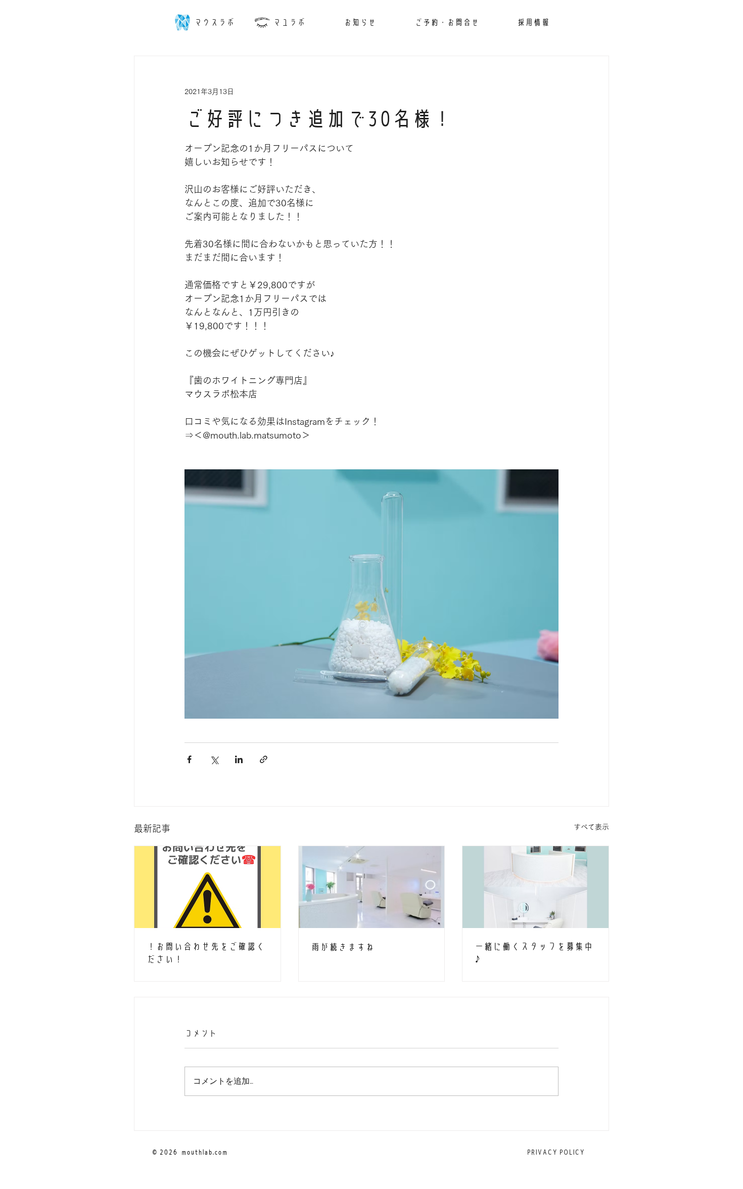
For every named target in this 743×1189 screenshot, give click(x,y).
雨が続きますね (343, 947)
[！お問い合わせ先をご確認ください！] (207, 887)
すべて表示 (591, 826)
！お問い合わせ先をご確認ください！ (206, 953)
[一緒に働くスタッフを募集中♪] (535, 887)
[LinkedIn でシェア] (239, 759)
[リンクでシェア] (263, 759)
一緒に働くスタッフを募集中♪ (534, 953)
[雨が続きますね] (372, 887)
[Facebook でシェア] (189, 759)
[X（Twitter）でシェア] (214, 759)
